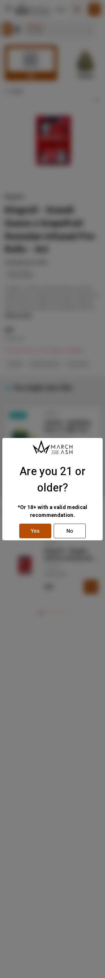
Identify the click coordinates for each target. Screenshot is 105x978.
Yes (35, 531)
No (69, 531)
